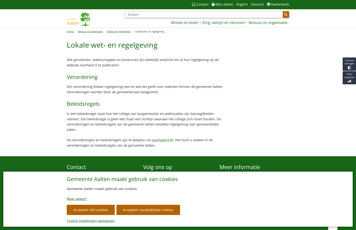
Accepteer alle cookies (90, 210)
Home (70, 31)
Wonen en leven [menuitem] (184, 22)
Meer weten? (77, 199)
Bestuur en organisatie (90, 31)
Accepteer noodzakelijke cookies (148, 210)
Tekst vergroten (349, 75)
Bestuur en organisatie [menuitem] (268, 22)
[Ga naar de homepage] (79, 19)
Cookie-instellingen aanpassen (91, 221)
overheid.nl (160, 140)
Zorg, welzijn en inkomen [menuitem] (223, 22)
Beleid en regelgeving (119, 31)
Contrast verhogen (349, 62)
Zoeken (286, 14)
